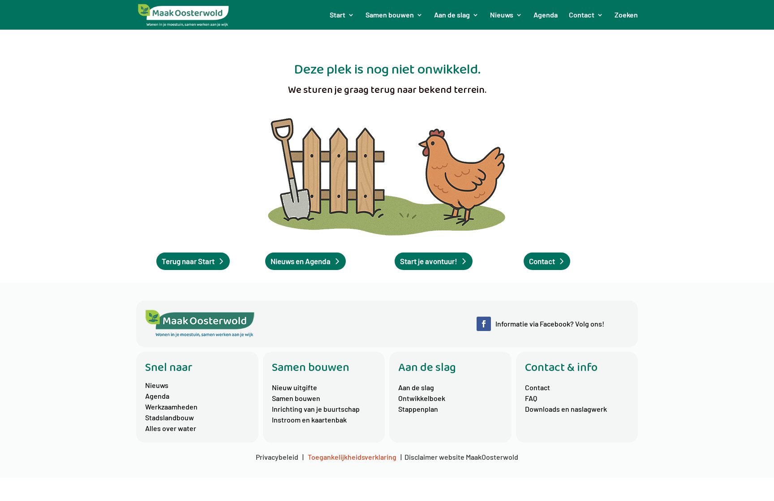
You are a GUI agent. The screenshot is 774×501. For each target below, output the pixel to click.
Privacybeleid (278, 457)
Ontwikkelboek (421, 398)
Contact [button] (542, 261)
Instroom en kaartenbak (309, 419)
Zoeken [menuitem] (626, 15)
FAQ (531, 398)
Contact (537, 387)
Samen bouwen (296, 398)
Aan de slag (416, 387)
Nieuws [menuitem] (501, 15)
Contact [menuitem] (581, 15)
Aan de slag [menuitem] (452, 15)
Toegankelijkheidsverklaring (352, 457)
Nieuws (156, 385)
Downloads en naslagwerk (566, 409)
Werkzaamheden (171, 406)
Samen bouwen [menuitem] (390, 15)
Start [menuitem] (337, 15)
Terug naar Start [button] (188, 261)
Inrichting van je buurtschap (316, 409)
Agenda (157, 396)
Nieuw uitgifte (294, 387)
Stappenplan (418, 409)
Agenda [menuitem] (545, 15)
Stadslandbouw (169, 417)
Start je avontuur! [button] (428, 261)
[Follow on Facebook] (484, 324)
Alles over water (170, 428)
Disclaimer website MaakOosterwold (461, 457)
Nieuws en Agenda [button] (301, 261)
